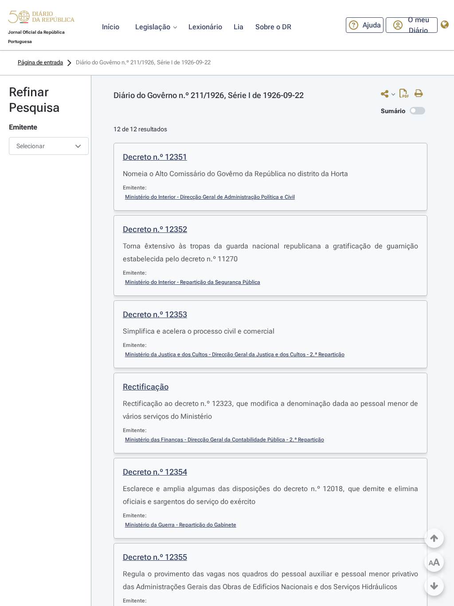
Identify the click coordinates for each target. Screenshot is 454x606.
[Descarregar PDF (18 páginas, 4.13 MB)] (406, 95)
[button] (41, 18)
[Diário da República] (41, 19)
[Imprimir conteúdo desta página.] (421, 93)
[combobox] (45, 146)
